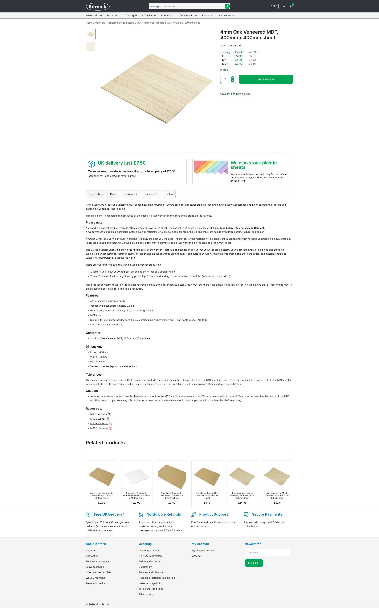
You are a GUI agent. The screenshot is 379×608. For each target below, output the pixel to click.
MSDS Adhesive (99, 423)
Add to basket (266, 79)
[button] (232, 80)
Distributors (145, 566)
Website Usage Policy (151, 583)
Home (89, 22)
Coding (130, 15)
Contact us (92, 555)
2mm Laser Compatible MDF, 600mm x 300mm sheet (207, 495)
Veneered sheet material (121, 22)
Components (186, 15)
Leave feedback (95, 566)
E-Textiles (147, 15)
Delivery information (150, 555)
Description (96, 194)
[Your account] (284, 6)
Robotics (166, 15)
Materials (112, 15)
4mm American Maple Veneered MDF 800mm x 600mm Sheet (242, 495)
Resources (208, 15)
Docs (113, 194)
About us (91, 550)
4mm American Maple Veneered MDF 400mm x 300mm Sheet (277, 495)
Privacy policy (147, 594)
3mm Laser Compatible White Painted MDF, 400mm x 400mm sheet (136, 495)
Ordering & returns (149, 550)
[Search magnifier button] (227, 6)
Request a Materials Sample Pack (157, 577)
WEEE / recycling (95, 577)
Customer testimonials (98, 572)
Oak (139, 22)
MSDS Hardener (99, 428)
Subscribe (254, 563)
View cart (197, 555)
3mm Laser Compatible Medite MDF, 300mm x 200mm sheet (172, 495)
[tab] (96, 194)
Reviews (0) (151, 194)
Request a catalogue (97, 561)
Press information (96, 583)
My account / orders (203, 550)
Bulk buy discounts (149, 561)
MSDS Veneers (98, 413)
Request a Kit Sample (151, 572)
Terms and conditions (151, 588)
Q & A (169, 194)
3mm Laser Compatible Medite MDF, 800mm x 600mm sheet (101, 495)
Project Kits (92, 15)
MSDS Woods (98, 418)
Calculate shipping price (235, 93)
